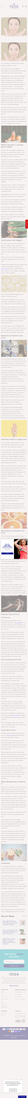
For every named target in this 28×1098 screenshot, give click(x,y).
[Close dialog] (26, 540)
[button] (14, 1097)
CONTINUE (7, 553)
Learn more (12, 1090)
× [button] (21, 1079)
